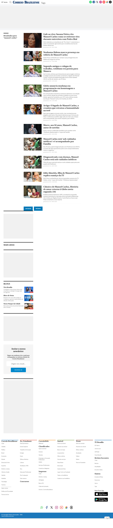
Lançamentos (60, 453)
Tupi (96, 486)
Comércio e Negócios (44, 468)
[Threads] (110, 3)
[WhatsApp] (90, 3)
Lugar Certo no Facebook (63, 472)
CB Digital (41, 480)
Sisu (21, 469)
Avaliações (78, 453)
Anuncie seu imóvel (62, 446)
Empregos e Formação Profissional (44, 458)
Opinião (3, 475)
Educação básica (24, 443)
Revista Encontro (102, 458)
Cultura (22, 462)
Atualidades (98, 466)
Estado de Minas (99, 477)
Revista (96, 463)
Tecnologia (4, 481)
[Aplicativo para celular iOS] (101, 494)
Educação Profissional (25, 472)
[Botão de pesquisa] (9, 2)
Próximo (38, 208)
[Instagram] (100, 3)
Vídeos (77, 456)
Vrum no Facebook (80, 462)
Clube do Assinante (43, 486)
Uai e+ (96, 483)
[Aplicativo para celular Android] (101, 500)
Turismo (3, 484)
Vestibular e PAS (24, 465)
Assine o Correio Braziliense (46, 489)
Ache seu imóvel (61, 443)
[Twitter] (97, 3)
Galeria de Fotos (61, 469)
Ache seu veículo (80, 443)
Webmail (41, 443)
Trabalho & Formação (25, 449)
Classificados (44, 446)
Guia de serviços (61, 459)
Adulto (40, 462)
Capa (2, 443)
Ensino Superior (24, 446)
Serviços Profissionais (44, 465)
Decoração (60, 465)
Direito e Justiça (5, 469)
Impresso (42, 471)
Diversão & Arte (5, 462)
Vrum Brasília (98, 455)
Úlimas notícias (61, 456)
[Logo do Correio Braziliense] (26, 2)
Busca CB (41, 483)
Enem (21, 456)
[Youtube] (104, 3)
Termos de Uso (5, 494)
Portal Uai (97, 480)
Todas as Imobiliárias (62, 475)
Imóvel (60, 441)
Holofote (3, 478)
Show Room (60, 462)
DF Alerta (97, 445)
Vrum (78, 441)
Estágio (22, 453)
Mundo (3, 459)
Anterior (28, 208)
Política (3, 449)
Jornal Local (98, 448)
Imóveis (41, 452)
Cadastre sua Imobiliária (63, 478)
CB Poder (97, 452)
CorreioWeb (44, 441)
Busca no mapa (61, 449)
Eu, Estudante (26, 441)
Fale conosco (23, 478)
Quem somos (4, 488)
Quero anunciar (42, 448)
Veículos (41, 455)
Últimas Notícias (24, 459)
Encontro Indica (98, 469)
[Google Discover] (107, 2)
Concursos (24, 481)
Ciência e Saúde (5, 472)
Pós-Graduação (24, 475)
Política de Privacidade (7, 491)
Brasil (2, 453)
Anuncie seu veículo (81, 446)
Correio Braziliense (9, 441)
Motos (77, 459)
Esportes (3, 465)
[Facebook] (94, 3)
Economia (3, 456)
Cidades (3, 446)
